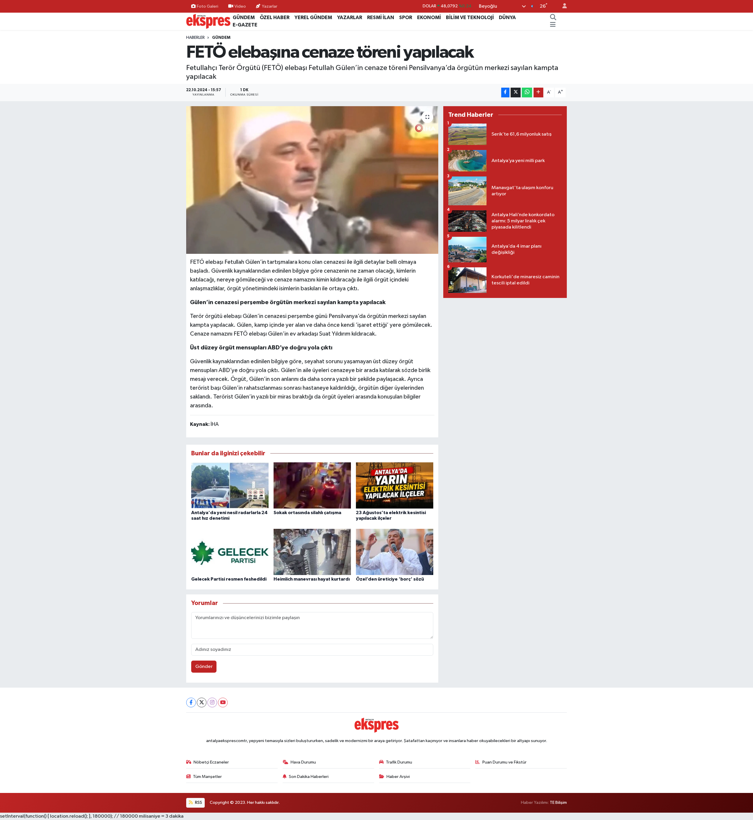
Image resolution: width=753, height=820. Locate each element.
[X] (201, 702)
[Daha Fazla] (538, 92)
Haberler (195, 38)
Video (240, 6)
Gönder (204, 666)
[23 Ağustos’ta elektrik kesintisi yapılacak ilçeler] (394, 485)
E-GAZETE (245, 24)
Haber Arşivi (398, 776)
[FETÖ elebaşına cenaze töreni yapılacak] (312, 180)
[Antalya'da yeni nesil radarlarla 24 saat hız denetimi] (230, 485)
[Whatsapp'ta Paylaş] (527, 92)
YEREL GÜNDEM (313, 17)
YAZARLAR (349, 17)
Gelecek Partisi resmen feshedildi (228, 579)
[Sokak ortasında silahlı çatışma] (312, 485)
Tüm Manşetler (207, 776)
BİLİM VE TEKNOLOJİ (470, 17)
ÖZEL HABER (274, 17)
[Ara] (553, 17)
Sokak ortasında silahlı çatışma (307, 512)
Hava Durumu (303, 762)
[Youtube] (223, 702)
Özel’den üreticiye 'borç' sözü (390, 579)
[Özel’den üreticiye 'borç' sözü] (394, 551)
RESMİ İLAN (380, 17)
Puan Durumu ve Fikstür (504, 762)
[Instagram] (212, 702)
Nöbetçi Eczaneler (211, 762)
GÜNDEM (244, 17)
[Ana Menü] (553, 25)
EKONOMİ (429, 17)
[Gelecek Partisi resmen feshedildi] (230, 551)
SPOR (405, 17)
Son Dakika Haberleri (309, 776)
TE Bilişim (558, 802)
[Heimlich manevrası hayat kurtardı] (312, 551)
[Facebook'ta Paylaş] (505, 92)
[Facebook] (191, 702)
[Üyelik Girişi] (562, 6)
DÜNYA (507, 17)
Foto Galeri (207, 6)
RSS (198, 802)
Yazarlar (269, 6)
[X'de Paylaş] (516, 92)
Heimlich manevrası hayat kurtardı (312, 579)
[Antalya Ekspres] (208, 21)
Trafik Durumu (399, 762)
